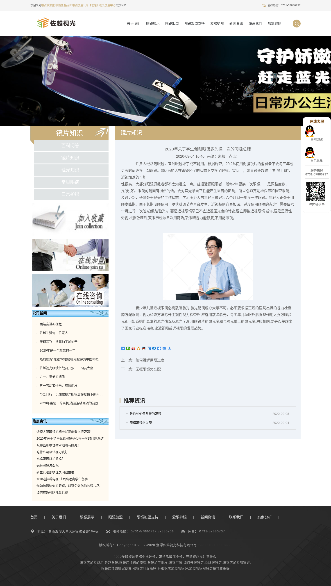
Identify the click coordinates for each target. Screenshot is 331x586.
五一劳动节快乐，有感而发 (58, 385)
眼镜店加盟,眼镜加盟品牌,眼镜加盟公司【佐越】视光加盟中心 (78, 5)
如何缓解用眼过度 (150, 360)
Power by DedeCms (214, 545)
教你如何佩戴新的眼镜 (145, 414)
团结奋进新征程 (51, 324)
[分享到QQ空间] (139, 348)
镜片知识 (70, 157)
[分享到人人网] (154, 348)
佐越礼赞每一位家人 (54, 333)
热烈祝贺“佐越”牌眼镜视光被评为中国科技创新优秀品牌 (79, 359)
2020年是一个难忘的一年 (57, 350)
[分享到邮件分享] (164, 348)
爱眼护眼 (217, 23)
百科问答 (70, 145)
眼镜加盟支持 (194, 23)
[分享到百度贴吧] (149, 348)
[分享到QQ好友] (144, 348)
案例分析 (264, 517)
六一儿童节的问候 (52, 377)
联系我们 (255, 23)
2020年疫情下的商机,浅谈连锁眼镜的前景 (69, 403)
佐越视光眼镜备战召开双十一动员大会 (66, 368)
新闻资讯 (236, 23)
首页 (34, 517)
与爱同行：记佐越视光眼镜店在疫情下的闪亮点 (73, 394)
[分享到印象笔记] (159, 348)
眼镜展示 (153, 23)
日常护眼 (70, 194)
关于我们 (134, 23)
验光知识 (70, 170)
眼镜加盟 (172, 23)
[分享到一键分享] (170, 348)
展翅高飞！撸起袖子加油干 (58, 341)
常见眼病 (70, 182)
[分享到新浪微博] (133, 348)
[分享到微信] (128, 348)
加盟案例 (274, 23)
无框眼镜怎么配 (148, 369)
